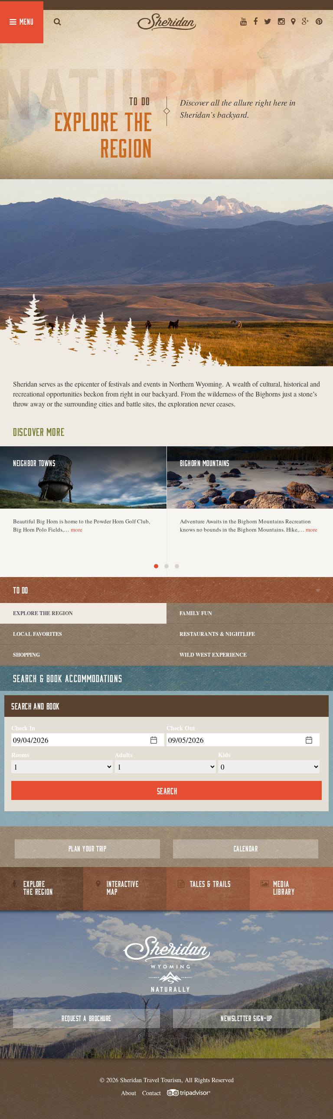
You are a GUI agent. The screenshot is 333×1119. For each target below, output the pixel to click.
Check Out (180, 728)
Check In (23, 728)
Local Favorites (37, 634)
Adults (123, 755)
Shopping (26, 654)
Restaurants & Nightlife (217, 634)
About (128, 1093)
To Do (20, 590)
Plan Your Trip (87, 848)
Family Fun (196, 613)
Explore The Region (43, 613)
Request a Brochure (86, 1018)
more (76, 529)
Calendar (246, 848)
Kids (224, 755)
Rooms (20, 755)
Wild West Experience (213, 654)
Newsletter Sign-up (246, 1018)
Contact (151, 1093)
